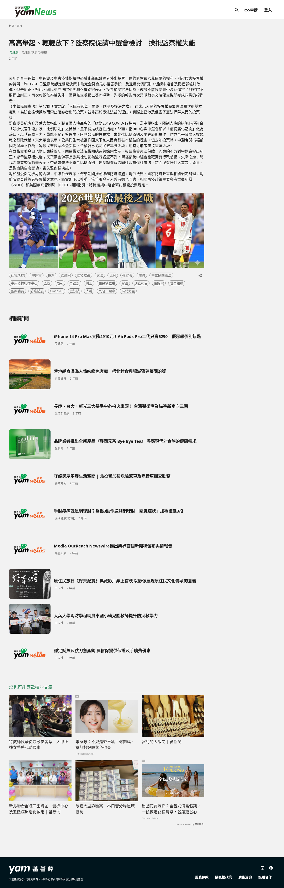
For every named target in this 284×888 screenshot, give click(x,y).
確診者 (127, 275)
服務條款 (202, 877)
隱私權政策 (223, 877)
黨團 (124, 283)
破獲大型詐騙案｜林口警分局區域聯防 (105, 809)
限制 (60, 283)
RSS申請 (250, 9)
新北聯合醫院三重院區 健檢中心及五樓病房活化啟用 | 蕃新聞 (38, 809)
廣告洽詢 (245, 877)
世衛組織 (176, 283)
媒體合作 (265, 877)
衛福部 (74, 283)
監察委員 (17, 291)
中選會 (37, 275)
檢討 (141, 275)
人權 (89, 291)
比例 (112, 275)
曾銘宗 (159, 283)
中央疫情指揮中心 (24, 283)
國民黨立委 (107, 283)
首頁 (11, 26)
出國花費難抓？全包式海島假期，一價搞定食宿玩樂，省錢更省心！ (171, 809)
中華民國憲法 (161, 275)
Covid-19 (56, 291)
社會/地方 (18, 275)
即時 (19, 26)
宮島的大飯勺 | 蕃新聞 (162, 741)
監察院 (66, 275)
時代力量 (128, 291)
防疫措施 (37, 291)
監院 (47, 283)
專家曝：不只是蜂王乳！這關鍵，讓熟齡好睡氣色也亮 (105, 744)
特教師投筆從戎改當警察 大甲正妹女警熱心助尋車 (38, 744)
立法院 (75, 291)
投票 (51, 275)
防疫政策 (83, 275)
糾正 (89, 283)
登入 (268, 9)
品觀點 (14, 52)
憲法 (99, 275)
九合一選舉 (107, 291)
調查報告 (141, 283)
